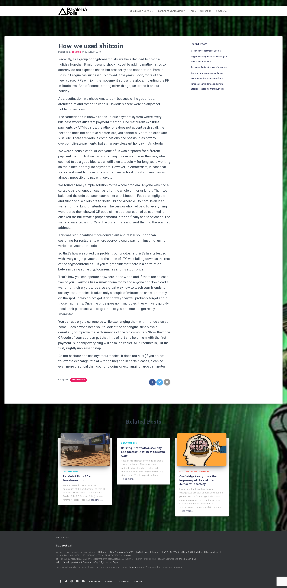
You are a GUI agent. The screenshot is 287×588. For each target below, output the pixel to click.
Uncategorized (78, 380)
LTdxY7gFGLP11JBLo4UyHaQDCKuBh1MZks (182, 552)
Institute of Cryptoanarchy (171, 11)
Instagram (71, 581)
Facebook (60, 581)
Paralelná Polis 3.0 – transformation (209, 67)
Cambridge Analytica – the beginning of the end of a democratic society (197, 480)
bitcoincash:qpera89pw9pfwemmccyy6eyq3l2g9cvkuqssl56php (88, 562)
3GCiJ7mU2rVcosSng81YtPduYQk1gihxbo (129, 552)
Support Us (134, 567)
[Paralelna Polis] (72, 11)
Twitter (66, 581)
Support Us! (205, 11)
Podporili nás (62, 537)
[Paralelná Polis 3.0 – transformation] (85, 449)
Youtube (83, 581)
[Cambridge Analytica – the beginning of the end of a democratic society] (201, 449)
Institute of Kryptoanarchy (194, 471)
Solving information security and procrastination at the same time (143, 451)
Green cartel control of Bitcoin (206, 51)
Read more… (96, 500)
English (138, 582)
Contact (109, 582)
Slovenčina (221, 11)
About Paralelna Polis (141, 11)
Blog (193, 11)
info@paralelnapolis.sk (77, 581)
